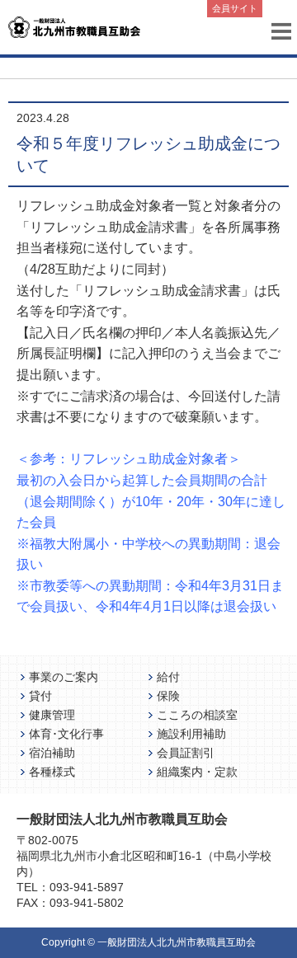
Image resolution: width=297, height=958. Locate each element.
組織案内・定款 (197, 771)
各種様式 (52, 771)
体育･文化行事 (66, 733)
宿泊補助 (52, 752)
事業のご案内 (63, 676)
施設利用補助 (191, 733)
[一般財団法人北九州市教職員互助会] (74, 26)
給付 (168, 676)
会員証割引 (185, 752)
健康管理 (52, 714)
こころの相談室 (197, 714)
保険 (168, 695)
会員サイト (234, 8)
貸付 (40, 695)
